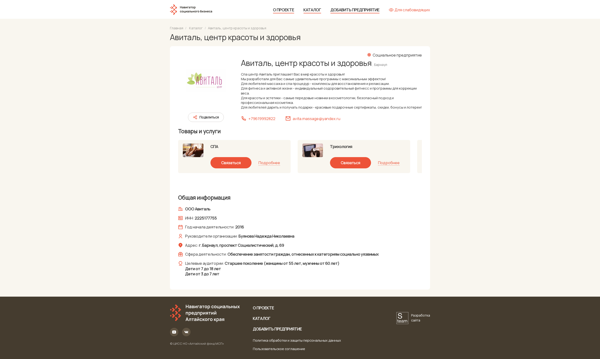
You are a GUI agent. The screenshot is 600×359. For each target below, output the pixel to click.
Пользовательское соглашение (279, 348)
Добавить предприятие (354, 9)
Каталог (312, 9)
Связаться (231, 162)
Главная (176, 28)
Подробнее (269, 162)
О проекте (283, 9)
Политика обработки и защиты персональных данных (297, 340)
